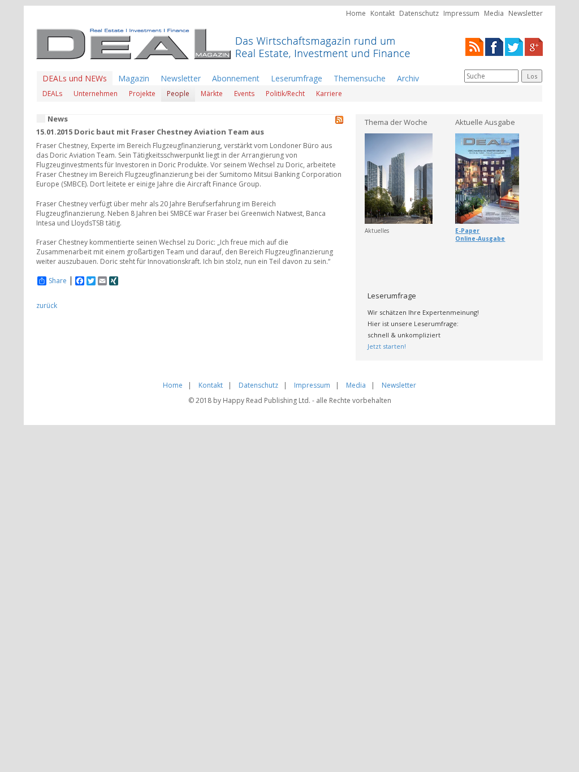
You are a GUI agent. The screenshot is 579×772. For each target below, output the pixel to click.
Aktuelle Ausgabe (485, 122)
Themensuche (360, 78)
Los (532, 76)
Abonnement (236, 78)
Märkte (212, 93)
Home (356, 13)
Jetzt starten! (387, 346)
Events (244, 93)
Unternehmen (96, 93)
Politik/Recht (285, 93)
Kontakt (382, 13)
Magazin (133, 78)
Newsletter (525, 13)
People (178, 93)
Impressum (461, 13)
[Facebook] (494, 46)
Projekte (142, 93)
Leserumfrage (296, 78)
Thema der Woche (396, 122)
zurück (46, 305)
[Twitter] (514, 46)
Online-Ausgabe (480, 238)
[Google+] (534, 46)
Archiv (408, 78)
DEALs (52, 93)
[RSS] (474, 46)
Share (58, 280)
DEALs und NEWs (74, 78)
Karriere (329, 93)
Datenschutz (419, 13)
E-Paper (467, 231)
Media (494, 13)
